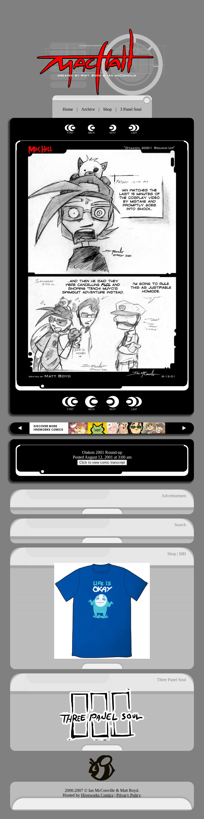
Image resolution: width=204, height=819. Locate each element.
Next (113, 128)
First (70, 128)
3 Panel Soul (130, 109)
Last (134, 128)
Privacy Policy (128, 795)
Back (91, 128)
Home (68, 109)
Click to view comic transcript (102, 462)
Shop (107, 109)
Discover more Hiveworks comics (48, 428)
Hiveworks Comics (97, 795)
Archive (88, 109)
